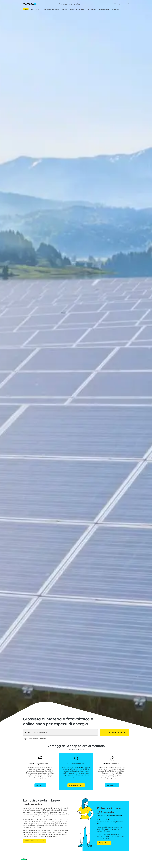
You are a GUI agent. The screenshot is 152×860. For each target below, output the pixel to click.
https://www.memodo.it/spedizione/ (105, 754)
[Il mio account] (123, 5)
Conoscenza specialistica (119, 4)
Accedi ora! (42, 739)
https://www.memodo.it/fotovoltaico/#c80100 (72, 754)
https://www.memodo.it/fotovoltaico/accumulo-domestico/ (37, 754)
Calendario (115, 4)
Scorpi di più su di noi (33, 841)
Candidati (102, 843)
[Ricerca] (91, 4)
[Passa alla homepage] (30, 4)
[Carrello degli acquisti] (127, 4)
